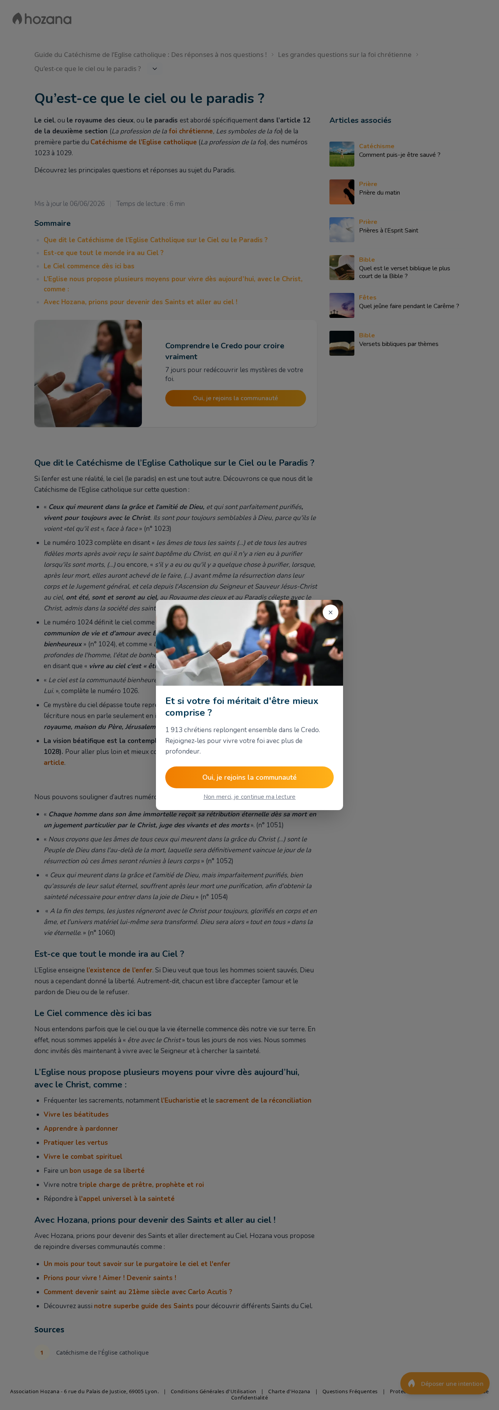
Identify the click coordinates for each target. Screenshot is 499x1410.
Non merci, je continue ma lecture (249, 797)
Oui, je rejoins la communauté (249, 777)
